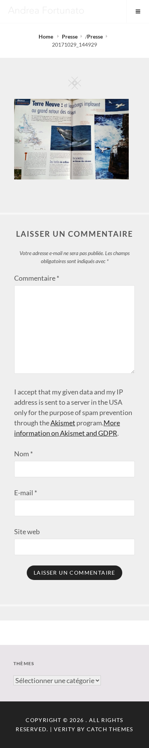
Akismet (62, 422)
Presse (70, 36)
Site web (27, 531)
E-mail (25, 492)
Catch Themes (110, 729)
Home (46, 36)
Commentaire (36, 278)
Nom (23, 453)
